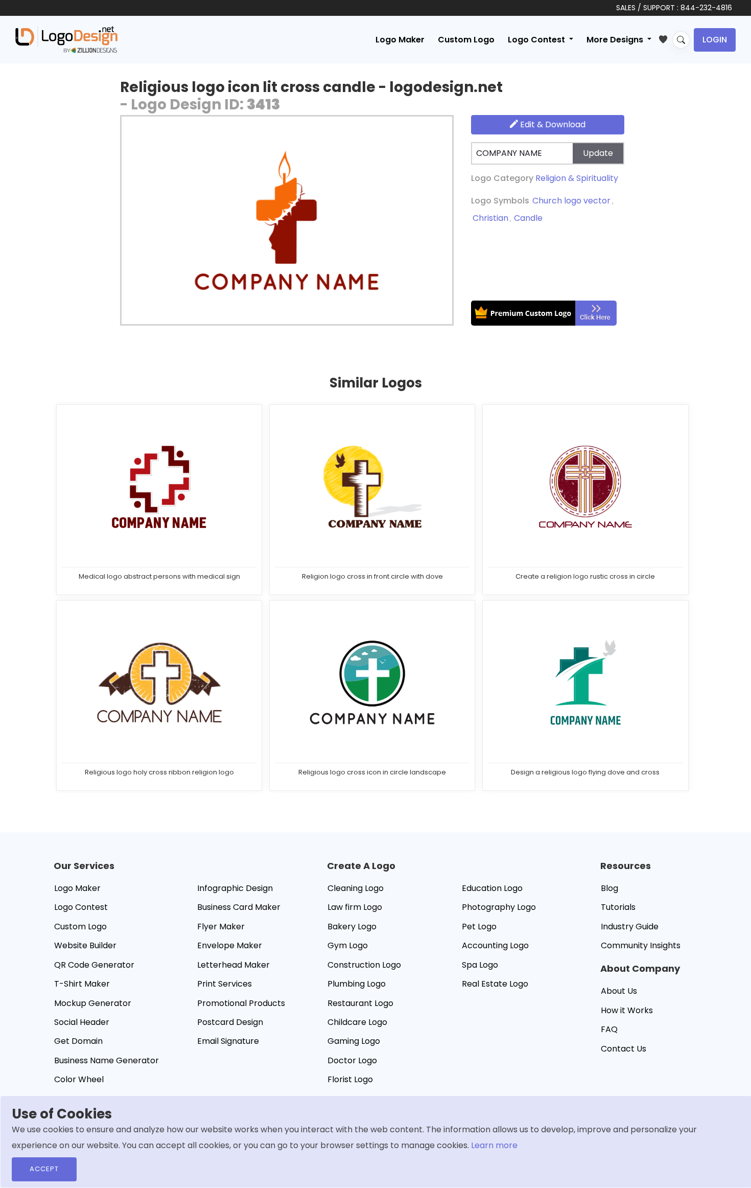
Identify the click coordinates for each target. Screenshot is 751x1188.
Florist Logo (350, 1079)
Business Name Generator (106, 1060)
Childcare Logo (357, 1022)
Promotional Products (241, 1003)
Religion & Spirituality (576, 178)
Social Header (81, 1022)
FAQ (609, 1029)
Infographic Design (235, 888)
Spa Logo (480, 965)
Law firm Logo (354, 907)
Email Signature (228, 1041)
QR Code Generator (94, 965)
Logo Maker (400, 39)
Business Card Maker (238, 907)
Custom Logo (466, 39)
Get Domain (78, 1041)
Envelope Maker (229, 945)
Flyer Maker (221, 926)
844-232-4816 (706, 8)
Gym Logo (347, 945)
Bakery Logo (352, 926)
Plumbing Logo (356, 984)
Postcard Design (230, 1022)
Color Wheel (79, 1079)
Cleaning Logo (355, 888)
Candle (528, 218)
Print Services (224, 984)
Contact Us (623, 1049)
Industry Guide (630, 926)
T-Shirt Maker (82, 984)
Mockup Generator (92, 1003)
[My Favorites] (665, 37)
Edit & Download (551, 124)
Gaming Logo (353, 1041)
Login (714, 39)
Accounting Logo (495, 945)
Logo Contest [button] (537, 39)
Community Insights (640, 945)
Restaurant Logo (360, 1003)
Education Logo (492, 888)
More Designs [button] (615, 39)
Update (598, 153)
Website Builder (85, 945)
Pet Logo (479, 926)
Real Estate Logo (495, 984)
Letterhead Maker (233, 965)
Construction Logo (364, 965)
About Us (619, 991)
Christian (490, 218)
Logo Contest (81, 907)
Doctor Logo (352, 1060)
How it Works (627, 1010)
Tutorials (618, 907)
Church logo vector (571, 201)
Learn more (494, 1145)
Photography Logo (499, 907)
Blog (609, 888)
